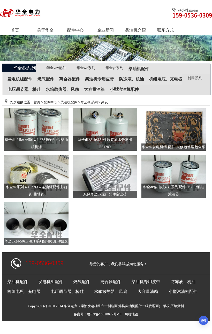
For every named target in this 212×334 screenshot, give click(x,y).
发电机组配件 (19, 79)
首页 (37, 102)
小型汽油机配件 (124, 89)
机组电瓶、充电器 (165, 79)
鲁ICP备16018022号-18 (104, 314)
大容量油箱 (94, 89)
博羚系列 (195, 78)
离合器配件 (69, 79)
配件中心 (50, 102)
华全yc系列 (114, 68)
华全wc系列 (86, 68)
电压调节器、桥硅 (24, 89)
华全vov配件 (56, 68)
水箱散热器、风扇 (62, 89)
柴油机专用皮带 (99, 79)
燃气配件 (45, 79)
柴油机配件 (138, 68)
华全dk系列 (24, 68)
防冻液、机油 (131, 79)
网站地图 (131, 314)
